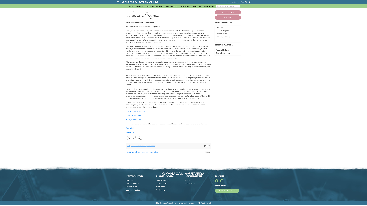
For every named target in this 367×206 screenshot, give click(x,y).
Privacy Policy (190, 183)
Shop (131, 6)
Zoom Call (130, 128)
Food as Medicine (222, 50)
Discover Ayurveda (154, 6)
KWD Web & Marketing (204, 203)
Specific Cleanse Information (137, 111)
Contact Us (209, 6)
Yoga (218, 40)
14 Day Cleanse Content (135, 120)
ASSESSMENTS (228, 12)
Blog (242, 2)
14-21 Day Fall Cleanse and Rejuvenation (142, 152)
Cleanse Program (222, 31)
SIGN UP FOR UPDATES (227, 191)
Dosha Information (223, 53)
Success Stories (233, 2)
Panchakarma (221, 34)
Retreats (219, 28)
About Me (197, 6)
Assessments (171, 6)
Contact (188, 180)
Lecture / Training (223, 37)
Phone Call (130, 132)
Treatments (185, 6)
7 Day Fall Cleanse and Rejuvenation (141, 146)
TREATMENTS (227, 17)
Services (139, 6)
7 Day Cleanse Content (135, 115)
